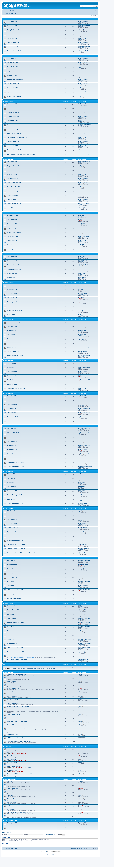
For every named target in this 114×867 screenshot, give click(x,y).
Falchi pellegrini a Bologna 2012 (15, 647)
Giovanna (81, 590)
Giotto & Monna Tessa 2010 (14, 714)
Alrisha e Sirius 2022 (12, 215)
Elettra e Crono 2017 (12, 417)
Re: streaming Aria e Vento (83, 666)
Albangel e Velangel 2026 (13, 30)
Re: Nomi (80, 120)
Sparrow (80, 691)
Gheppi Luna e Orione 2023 (14, 182)
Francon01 (81, 781)
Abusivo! (80, 70)
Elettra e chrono (11, 314)
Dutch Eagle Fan (82, 405)
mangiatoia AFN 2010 (12, 734)
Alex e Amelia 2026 (12, 21)
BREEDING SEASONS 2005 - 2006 (10, 820)
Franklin (80, 274)
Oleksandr (81, 67)
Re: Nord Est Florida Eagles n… (85, 540)
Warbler (80, 573)
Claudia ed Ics (10, 585)
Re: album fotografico (82, 351)
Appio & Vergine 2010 (12, 696)
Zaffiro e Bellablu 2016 (13, 432)
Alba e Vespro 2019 (12, 326)
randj (80, 627)
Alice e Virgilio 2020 (12, 289)
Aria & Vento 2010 (11, 678)
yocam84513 (81, 356)
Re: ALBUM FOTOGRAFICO (84, 560)
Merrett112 (81, 437)
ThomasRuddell (82, 479)
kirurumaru (81, 606)
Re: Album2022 (81, 215)
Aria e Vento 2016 (11, 428)
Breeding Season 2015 (8, 471)
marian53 (81, 442)
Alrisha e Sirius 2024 (12, 108)
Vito (79, 528)
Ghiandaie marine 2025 (13, 83)
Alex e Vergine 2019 (12, 338)
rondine (80, 233)
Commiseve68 (82, 652)
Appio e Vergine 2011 (51, 668)
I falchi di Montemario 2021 (14, 269)
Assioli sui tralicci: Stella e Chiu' (15, 685)
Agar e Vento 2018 (11, 363)
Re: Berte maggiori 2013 (83, 564)
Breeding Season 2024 (8, 101)
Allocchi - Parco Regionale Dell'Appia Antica (18, 191)
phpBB (45, 851)
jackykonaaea (82, 327)
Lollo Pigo (81, 474)
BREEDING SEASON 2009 (8, 746)
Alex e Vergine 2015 (12, 486)
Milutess (80, 536)
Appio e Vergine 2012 (12, 635)
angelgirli (80, 170)
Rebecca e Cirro (11, 639)
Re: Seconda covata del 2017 (84, 399)
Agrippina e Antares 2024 (13, 112)
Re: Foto (80, 375)
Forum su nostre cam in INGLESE (16, 656)
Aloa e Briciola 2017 (12, 404)
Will (79, 409)
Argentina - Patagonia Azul (14, 124)
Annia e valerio (11, 343)
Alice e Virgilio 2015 (12, 482)
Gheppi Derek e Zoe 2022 (13, 240)
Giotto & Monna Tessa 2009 (14, 766)
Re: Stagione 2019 (82, 330)
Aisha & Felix (10, 785)
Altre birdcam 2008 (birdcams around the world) (19, 812)
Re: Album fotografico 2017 (84, 404)
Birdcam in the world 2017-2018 (15, 355)
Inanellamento (81, 384)
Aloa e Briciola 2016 (12, 437)
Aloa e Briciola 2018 (12, 371)
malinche (81, 364)
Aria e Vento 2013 (11, 560)
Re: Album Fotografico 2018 (84, 363)
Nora (80, 784)
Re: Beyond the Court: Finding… (85, 466)
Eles (80, 809)
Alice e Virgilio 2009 (12, 770)
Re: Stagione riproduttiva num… (85, 510)
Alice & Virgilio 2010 (12, 699)
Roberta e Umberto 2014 (13, 536)
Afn (79, 717)
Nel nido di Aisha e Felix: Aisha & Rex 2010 (18, 706)
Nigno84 (80, 674)
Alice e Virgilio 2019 (12, 330)
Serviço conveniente (82, 651)
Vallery (80, 511)
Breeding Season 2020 (8, 282)
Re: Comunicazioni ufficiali (84, 25)
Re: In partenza (81, 321)
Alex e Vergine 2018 (12, 375)
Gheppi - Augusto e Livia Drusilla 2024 (17, 137)
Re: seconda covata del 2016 (84, 462)
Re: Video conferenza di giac (84, 154)
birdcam (80, 104)
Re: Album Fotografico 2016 (84, 432)
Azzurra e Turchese (12, 568)
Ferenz (80, 265)
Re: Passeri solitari (82, 277)
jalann (80, 150)
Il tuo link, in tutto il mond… (84, 659)
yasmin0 (80, 483)
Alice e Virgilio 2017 (12, 408)
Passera (80, 220)
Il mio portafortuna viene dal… (84, 149)
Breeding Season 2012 (8, 603)
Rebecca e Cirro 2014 (12, 527)
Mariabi (80, 734)
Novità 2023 (10, 208)
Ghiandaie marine (11, 244)
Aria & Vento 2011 (29, 668)
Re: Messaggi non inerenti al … (84, 29)
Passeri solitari (11, 277)
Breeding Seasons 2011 (13, 667)
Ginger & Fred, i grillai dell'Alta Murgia (17, 674)
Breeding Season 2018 (8, 360)
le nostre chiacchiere (82, 544)
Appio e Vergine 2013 (12, 577)
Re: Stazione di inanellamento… (85, 643)
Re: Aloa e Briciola (82, 523)
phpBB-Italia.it (54, 852)
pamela (80, 582)
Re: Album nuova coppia (83, 236)
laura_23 (80, 59)
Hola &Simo (10, 718)
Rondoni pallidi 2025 (12, 87)
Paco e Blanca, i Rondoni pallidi (15, 462)
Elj (79, 759)
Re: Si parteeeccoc (82, 305)
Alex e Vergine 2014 (12, 519)
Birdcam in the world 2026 (14, 51)
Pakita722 (81, 166)
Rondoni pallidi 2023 (12, 195)
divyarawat (81, 294)
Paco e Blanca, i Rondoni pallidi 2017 (16, 400)
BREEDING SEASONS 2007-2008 (9, 779)
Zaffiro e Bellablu (11, 474)
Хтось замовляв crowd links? (84, 355)
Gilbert (80, 204)
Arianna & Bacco (11, 802)
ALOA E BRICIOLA (12, 273)
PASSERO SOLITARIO (82, 260)
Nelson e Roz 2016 (12, 449)
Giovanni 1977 (82, 400)
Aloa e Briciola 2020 (12, 293)
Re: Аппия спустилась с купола (85, 66)
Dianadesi (81, 798)
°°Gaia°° (24, 750)
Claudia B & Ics (11, 795)
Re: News (80, 342)
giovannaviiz (81, 549)
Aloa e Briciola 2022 (12, 223)
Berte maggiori (11, 249)
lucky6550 (81, 569)
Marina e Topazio (11, 691)
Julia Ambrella (81, 35)
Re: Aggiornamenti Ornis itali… (84, 124)
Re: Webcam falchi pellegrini (84, 46)
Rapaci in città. (11, 92)
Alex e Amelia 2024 (12, 103)
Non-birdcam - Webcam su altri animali (17, 659)
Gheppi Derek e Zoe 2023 (13, 187)
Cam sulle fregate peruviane (14, 598)
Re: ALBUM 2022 (81, 223)
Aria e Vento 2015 (11, 478)
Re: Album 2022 (81, 248)
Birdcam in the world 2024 (14, 150)
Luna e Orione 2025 (12, 75)
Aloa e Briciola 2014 (12, 523)
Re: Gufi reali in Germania (83, 203)
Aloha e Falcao (11, 756)
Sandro (80, 524)
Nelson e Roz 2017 (12, 421)
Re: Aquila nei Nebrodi (83, 96)
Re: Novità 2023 (81, 207)
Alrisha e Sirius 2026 (12, 25)
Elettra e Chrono (11, 347)
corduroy (81, 179)
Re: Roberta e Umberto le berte (84, 609)
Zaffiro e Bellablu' (11, 681)
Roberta (80, 335)
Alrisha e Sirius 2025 (12, 62)
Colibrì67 (81, 446)
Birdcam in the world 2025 (14, 96)
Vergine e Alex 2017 (12, 412)
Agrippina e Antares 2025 (13, 71)
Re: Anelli (80, 219)
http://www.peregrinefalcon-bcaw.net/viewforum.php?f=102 (22, 657)
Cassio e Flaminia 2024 (13, 116)
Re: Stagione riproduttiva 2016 (84, 428)
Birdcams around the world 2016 (15, 466)
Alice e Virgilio (11, 626)
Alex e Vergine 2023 (12, 161)
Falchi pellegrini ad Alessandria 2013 (16, 594)
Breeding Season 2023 (8, 159)
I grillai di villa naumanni (13, 351)
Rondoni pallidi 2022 (12, 236)
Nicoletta (80, 762)
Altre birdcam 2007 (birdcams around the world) (19, 816)
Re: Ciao (79, 605)
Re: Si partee (80, 284)
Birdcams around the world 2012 (15, 652)
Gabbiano (81, 724)
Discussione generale (12, 46)
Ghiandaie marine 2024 (13, 141)
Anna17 (80, 237)
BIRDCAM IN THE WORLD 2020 (15, 310)
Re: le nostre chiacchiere (83, 548)
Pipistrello (81, 610)
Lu (79, 684)
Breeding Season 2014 (8, 508)
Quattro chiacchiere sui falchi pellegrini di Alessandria (21, 552)
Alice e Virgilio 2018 (12, 367)
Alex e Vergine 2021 (12, 256)
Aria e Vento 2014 (11, 511)
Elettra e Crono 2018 (12, 384)
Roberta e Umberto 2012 (13, 610)
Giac (80, 413)
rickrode (80, 125)
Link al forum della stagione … (84, 826)
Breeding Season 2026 (8, 19)
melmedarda (81, 155)
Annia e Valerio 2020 (12, 306)
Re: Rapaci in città (82, 91)
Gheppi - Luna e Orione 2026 (14, 34)
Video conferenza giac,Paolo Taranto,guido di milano (21, 154)
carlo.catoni (81, 677)
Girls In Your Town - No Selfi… (84, 478)
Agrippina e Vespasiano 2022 (14, 228)
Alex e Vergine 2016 (12, 441)
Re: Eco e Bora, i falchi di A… (84, 593)
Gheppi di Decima (11, 458)
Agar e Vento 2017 (11, 396)
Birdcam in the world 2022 (14, 232)
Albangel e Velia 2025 (12, 66)
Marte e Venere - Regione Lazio (15, 79)
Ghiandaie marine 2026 (13, 42)
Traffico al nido (81, 232)
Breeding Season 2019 (8, 319)
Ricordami (58, 834)
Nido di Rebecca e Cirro (13, 688)
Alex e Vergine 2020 (12, 302)
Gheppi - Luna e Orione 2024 (14, 133)
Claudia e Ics (10, 614)
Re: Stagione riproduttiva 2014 (84, 514)
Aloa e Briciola (11, 334)
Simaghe (80, 748)
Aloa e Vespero (11, 631)
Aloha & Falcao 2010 (12, 703)
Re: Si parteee (81, 297)
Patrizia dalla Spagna (83, 767)
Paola (80, 770)
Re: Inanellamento (82, 436)
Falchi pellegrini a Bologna (40, 668)
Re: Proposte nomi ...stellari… (84, 107)
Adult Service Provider (82, 293)
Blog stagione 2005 (12, 823)
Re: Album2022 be (82, 240)
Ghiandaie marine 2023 (13, 199)
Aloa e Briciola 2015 (12, 490)
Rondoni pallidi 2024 (12, 145)
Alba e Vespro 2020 (12, 297)
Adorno (80, 245)
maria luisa (81, 26)
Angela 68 (81, 22)
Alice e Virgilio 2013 (12, 573)
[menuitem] (14, 11)
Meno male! (80, 766)
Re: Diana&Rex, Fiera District (84, 589)
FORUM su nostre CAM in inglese (15, 737)
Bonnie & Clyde (11, 809)
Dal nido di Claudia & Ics (13, 710)
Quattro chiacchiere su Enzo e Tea (16, 548)
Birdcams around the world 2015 (15, 503)
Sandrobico (81, 636)
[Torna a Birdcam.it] (10, 5)
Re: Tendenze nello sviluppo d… (85, 347)
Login (3, 832)
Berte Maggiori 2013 (12, 564)
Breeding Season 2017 (8, 393)
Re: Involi (80, 169)
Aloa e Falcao (10, 581)
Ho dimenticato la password (49, 834)
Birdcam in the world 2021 (14, 265)
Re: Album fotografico (83, 21)
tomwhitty (81, 30)
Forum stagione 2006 (12, 827)
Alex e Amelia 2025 (12, 58)
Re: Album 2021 (81, 256)
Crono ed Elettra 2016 (12, 453)
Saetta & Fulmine (11, 805)
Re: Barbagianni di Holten (83, 50)
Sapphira (81, 660)
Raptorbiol (29, 763)
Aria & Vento (10, 781)
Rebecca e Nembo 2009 (13, 749)
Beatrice (80, 285)
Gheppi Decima (11, 499)
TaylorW (80, 348)
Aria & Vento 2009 (11, 759)
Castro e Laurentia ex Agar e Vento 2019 (17, 322)
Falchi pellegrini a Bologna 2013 (15, 589)
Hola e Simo (10, 752)
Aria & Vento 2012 (11, 605)
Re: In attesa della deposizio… (84, 639)
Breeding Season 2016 (8, 426)
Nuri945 (80, 648)
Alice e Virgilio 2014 (12, 515)
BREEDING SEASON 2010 (8, 672)
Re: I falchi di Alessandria (83, 552)
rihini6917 (81, 162)
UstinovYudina (82, 339)
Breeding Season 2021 (8, 254)
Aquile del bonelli (11, 532)
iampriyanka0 (81, 467)
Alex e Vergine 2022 (12, 219)
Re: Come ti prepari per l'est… (84, 161)
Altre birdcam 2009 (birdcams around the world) (19, 773)
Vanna (80, 709)
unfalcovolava (82, 532)
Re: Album (80, 314)
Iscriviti (9, 832)
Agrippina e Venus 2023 (13, 166)
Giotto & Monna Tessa (12, 788)
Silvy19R (81, 108)
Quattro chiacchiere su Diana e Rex (16, 544)
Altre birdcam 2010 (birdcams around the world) (19, 741)
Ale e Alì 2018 (10, 380)
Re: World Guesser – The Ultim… (85, 499)
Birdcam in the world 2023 (14, 203)
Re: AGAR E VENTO (82, 395)
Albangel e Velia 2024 (12, 120)
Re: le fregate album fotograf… (84, 598)
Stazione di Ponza (12, 643)
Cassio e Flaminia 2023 (13, 178)
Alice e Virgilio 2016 (12, 445)
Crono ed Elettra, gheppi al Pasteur (16, 495)
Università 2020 (11, 285)
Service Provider (81, 482)
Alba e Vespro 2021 (12, 260)
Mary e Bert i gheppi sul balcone (15, 622)
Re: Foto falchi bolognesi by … (84, 647)
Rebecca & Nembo (12, 799)
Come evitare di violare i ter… (84, 338)
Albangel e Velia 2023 (12, 170)
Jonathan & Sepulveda (13, 724)
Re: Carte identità (81, 326)
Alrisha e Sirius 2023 (12, 174)
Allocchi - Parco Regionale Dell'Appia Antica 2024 (20, 129)
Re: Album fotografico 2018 (84, 379)
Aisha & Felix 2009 (12, 762)
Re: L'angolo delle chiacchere (84, 622)
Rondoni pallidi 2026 (12, 38)
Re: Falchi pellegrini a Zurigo (84, 264)
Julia (80, 681)
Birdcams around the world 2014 (15, 540)
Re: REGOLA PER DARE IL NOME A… (86, 519)
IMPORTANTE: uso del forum (19, 668)
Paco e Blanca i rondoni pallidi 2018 (16, 388)
